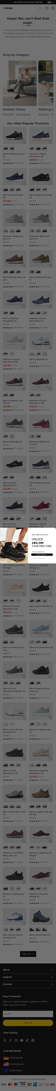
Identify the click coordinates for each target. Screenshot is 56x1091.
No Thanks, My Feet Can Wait (38, 558)
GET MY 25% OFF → (42, 555)
